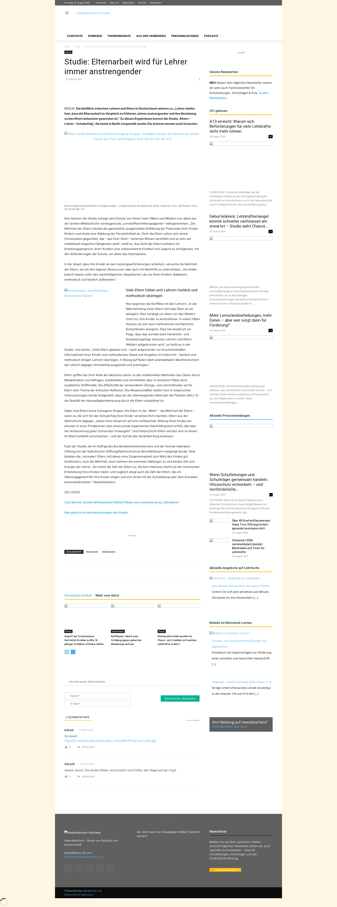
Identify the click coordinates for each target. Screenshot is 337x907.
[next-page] (73, 651)
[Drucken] (137, 95)
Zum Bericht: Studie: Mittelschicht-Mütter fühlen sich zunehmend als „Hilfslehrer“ (122, 502)
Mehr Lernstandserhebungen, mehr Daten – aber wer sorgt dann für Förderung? (240, 320)
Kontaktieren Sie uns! (229, 726)
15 (271, 330)
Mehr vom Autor (107, 595)
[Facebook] (244, 2)
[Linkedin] (257, 2)
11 (271, 231)
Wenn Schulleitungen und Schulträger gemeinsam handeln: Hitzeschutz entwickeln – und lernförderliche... (238, 482)
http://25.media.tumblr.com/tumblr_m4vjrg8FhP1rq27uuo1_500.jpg (110, 741)
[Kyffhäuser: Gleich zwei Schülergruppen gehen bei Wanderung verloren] (132, 618)
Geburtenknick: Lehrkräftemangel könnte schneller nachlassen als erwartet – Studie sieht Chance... (239, 221)
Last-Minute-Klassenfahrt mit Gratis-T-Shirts (241, 586)
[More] (146, 95)
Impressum (155, 2)
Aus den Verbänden (151, 36)
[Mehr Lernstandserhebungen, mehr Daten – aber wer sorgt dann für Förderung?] (241, 358)
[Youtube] (270, 2)
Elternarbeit (92, 551)
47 (271, 136)
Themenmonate (119, 36)
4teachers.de (95, 890)
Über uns (114, 2)
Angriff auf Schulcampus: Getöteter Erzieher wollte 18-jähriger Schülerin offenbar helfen (84, 640)
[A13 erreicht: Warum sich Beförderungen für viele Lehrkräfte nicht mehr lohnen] (241, 164)
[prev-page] (66, 651)
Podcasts (211, 36)
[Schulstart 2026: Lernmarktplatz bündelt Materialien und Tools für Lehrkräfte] (219, 545)
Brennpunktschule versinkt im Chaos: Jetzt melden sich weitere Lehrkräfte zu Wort (177, 640)
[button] (268, 36)
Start (67, 46)
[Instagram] (250, 2)
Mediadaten (128, 2)
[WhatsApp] (110, 95)
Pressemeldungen (185, 36)
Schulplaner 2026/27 (175, 832)
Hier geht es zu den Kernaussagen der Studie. (96, 512)
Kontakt (142, 2)
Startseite (101, 2)
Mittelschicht (108, 551)
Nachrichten (118, 631)
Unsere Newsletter (223, 72)
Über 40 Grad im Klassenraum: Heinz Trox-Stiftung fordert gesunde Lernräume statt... (251, 524)
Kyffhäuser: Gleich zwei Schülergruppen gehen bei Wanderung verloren (126, 640)
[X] (263, 2)
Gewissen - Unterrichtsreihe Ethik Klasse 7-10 (241, 682)
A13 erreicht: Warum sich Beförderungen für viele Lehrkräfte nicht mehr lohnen (240, 126)
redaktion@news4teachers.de (83, 857)
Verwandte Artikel (78, 595)
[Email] (128, 95)
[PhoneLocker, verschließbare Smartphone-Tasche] (93, 312)
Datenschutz (71, 894)
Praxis (77, 46)
